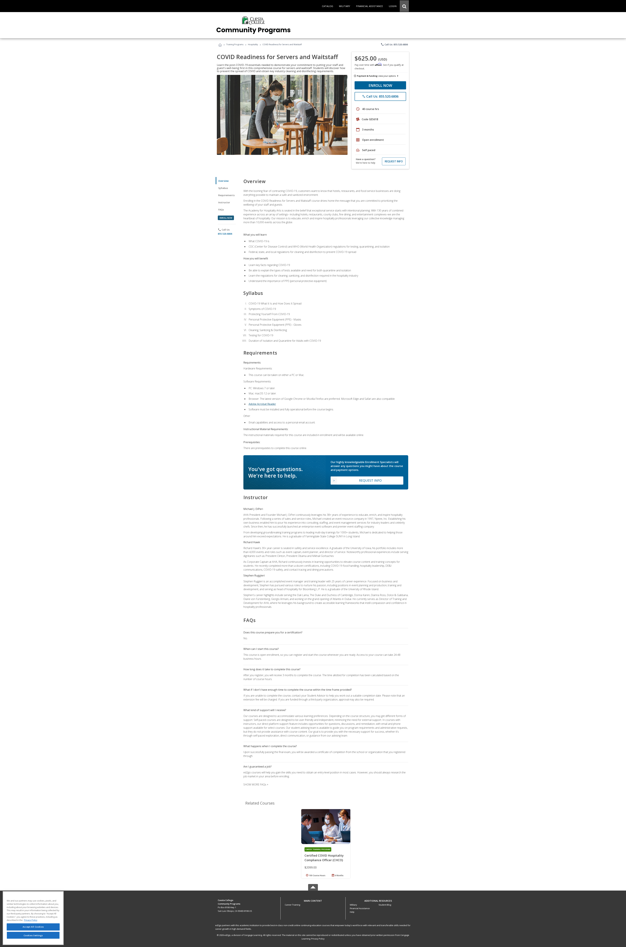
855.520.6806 (225, 233)
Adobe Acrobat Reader (262, 404)
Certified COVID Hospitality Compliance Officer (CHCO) (324, 858)
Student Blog (385, 904)
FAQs (221, 209)
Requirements (226, 195)
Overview (223, 180)
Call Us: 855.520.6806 (394, 44)
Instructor (224, 202)
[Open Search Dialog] (404, 6)
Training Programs (234, 44)
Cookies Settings (33, 935)
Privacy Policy (318, 938)
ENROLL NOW (380, 85)
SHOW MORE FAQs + (255, 784)
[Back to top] (313, 899)
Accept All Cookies (33, 926)
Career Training (292, 904)
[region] (33, 918)
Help (352, 911)
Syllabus (223, 188)
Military (353, 904)
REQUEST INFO (394, 161)
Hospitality (253, 44)
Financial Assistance (360, 908)
